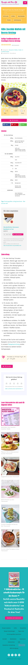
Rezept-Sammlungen (9, 631)
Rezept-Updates (6, 628)
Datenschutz (11, 642)
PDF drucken (15, 120)
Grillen (13, 16)
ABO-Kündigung (14, 648)
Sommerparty (17, 20)
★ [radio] (6, 383)
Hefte (15, 628)
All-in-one (5, 16)
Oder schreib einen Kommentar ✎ (14, 388)
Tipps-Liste (21, 631)
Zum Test (8, 234)
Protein (9, 20)
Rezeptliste (23, 628)
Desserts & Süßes (13, 50)
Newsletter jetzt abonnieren (14, 618)
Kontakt (4, 639)
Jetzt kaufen (18, 234)
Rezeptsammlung (14, 344)
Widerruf (21, 645)
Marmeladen (21, 16)
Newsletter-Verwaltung (9, 645)
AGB (19, 642)
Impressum (23, 639)
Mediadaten (13, 639)
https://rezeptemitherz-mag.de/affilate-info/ (12, 245)
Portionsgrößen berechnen (14, 634)
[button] (25, 2)
